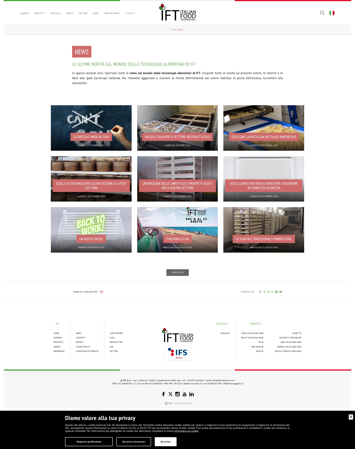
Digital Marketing (183, 403)
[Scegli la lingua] (331, 12)
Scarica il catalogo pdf (85, 292)
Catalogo (55, 13)
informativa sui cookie (186, 431)
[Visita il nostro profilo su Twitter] (170, 394)
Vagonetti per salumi (290, 337)
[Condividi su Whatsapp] (272, 291)
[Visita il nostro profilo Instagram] (177, 394)
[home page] (177, 12)
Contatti (130, 13)
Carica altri (177, 272)
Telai (260, 342)
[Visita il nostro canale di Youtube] (184, 394)
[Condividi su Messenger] (276, 291)
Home (173, 29)
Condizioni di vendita (87, 351)
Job (111, 346)
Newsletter (116, 342)
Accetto (166, 441)
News (96, 13)
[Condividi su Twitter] (264, 291)
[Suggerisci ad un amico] (281, 291)
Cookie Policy (83, 346)
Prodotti (39, 13)
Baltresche (257, 346)
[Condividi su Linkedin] (268, 291)
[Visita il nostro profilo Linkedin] (191, 394)
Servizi (69, 13)
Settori (83, 13)
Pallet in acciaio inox (252, 337)
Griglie (259, 351)
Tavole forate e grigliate (288, 351)
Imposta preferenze (89, 441)
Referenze (59, 351)
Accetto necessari (133, 441)
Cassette (296, 333)
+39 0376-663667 (195, 380)
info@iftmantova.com (223, 380)
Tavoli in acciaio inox (252, 333)
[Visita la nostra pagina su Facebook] (163, 394)
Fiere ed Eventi (112, 13)
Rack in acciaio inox (291, 342)
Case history (116, 333)
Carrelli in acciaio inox (289, 346)
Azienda (24, 13)
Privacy (80, 342)
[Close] (351, 417)
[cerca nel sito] (322, 12)
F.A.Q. (112, 337)
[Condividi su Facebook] (260, 291)
